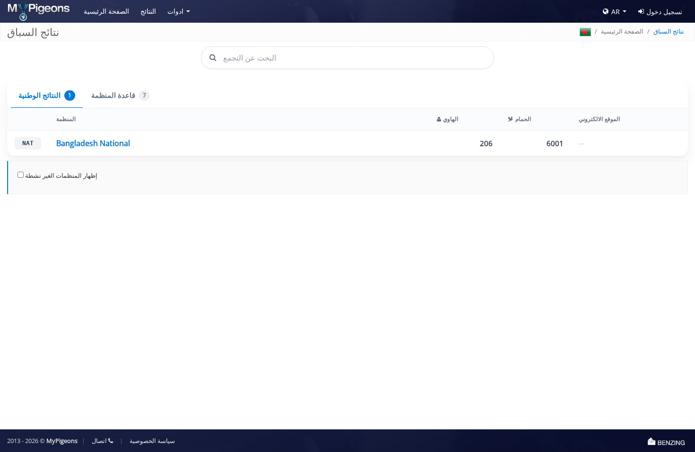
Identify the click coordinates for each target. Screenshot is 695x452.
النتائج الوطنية (44, 95)
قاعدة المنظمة (118, 95)
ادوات (175, 11)
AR (615, 11)
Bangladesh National (93, 143)
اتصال (100, 440)
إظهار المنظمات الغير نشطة (60, 175)
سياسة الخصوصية (152, 440)
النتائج (148, 11)
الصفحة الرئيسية (106, 11)
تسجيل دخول (664, 11)
